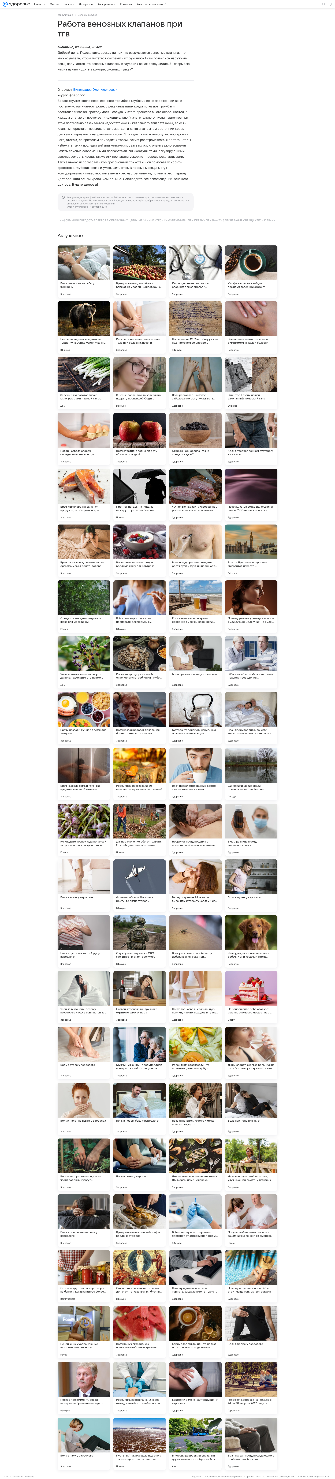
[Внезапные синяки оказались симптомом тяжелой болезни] (251, 327)
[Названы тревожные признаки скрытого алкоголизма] (139, 997)
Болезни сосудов (87, 14)
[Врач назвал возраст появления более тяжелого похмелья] (139, 718)
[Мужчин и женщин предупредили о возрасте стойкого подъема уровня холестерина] (139, 1053)
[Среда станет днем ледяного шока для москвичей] (84, 606)
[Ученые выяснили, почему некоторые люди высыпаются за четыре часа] (84, 997)
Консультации (65, 14)
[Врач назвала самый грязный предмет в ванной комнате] (84, 774)
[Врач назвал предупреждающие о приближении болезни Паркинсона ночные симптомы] (251, 1444)
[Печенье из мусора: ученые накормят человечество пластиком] (84, 1332)
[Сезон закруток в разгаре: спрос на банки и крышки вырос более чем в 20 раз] (84, 1276)
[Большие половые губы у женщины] (84, 271)
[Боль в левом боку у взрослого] (139, 1109)
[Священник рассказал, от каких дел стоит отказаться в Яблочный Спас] (139, 1276)
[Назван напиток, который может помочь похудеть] (195, 1109)
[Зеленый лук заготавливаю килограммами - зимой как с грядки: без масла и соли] (84, 383)
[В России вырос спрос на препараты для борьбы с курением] (139, 606)
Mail (5, 1476)
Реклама (29, 1476)
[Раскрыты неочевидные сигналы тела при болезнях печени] (139, 327)
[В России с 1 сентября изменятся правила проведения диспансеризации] (251, 662)
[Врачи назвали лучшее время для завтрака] (84, 718)
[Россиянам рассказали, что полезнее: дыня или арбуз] (195, 1053)
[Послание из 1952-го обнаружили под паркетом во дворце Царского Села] (195, 327)
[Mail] (5, 4)
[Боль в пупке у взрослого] (251, 885)
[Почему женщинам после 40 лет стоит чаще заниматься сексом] (251, 1276)
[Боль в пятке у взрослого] (139, 1165)
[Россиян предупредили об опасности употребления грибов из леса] (139, 662)
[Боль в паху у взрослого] (84, 1444)
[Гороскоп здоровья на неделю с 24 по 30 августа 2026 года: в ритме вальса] (251, 1388)
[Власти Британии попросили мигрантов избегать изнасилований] (251, 551)
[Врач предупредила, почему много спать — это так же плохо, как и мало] (251, 718)
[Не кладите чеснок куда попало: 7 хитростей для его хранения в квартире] (84, 830)
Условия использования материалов (223, 1476)
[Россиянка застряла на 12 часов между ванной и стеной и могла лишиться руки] (139, 1388)
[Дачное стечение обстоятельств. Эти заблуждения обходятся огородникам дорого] (139, 830)
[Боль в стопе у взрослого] (84, 1053)
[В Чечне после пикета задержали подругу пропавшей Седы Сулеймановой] (139, 383)
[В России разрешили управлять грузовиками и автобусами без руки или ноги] (195, 1444)
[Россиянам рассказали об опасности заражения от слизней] (139, 774)
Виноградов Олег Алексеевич (96, 89)
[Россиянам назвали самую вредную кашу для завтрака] (139, 551)
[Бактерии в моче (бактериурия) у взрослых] (195, 1388)
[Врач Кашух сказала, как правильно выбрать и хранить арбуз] (139, 1332)
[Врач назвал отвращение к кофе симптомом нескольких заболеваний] (195, 774)
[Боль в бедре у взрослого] (251, 1332)
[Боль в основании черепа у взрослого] (84, 1220)
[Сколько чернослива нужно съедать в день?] (195, 439)
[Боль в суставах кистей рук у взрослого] (84, 941)
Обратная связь (252, 1476)
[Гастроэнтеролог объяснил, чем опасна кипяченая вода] (195, 718)
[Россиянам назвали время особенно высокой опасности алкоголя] (195, 606)
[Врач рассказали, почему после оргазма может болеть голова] (84, 551)
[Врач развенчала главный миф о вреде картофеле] (139, 1220)
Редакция (197, 1476)
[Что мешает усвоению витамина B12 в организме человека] (195, 1165)
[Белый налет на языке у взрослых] (84, 1109)
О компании (16, 1476)
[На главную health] (19, 4)
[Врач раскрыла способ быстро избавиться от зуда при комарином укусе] (195, 941)
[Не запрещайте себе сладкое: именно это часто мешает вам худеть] (251, 997)
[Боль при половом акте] (251, 1109)
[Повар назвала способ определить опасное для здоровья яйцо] (84, 439)
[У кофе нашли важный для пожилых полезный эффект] (251, 271)
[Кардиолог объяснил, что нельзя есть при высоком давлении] (195, 1332)
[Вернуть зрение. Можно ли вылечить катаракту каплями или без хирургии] (195, 885)
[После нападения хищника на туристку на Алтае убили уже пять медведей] (84, 327)
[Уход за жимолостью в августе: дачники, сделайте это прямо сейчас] (84, 662)
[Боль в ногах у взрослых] (84, 885)
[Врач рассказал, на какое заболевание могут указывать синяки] (195, 383)
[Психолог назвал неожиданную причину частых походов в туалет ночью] (195, 997)
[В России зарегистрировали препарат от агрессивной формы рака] (195, 1220)
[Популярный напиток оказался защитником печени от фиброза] (251, 1220)
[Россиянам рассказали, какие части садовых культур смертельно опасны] (84, 1165)
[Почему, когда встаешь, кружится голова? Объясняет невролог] (251, 495)
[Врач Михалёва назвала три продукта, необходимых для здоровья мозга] (84, 495)
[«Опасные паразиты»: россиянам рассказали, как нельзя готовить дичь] (195, 495)
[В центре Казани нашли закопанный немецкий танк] (251, 383)
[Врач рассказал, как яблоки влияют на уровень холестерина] (139, 271)
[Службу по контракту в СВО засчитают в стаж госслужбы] (139, 941)
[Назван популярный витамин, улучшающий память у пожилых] (251, 1165)
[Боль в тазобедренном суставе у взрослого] (251, 439)
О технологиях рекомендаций (278, 1476)
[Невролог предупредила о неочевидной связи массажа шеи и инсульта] (195, 830)
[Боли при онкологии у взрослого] (195, 662)
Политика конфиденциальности (313, 1476)
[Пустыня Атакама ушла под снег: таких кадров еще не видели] (139, 1444)
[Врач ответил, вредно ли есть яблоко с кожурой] (139, 439)
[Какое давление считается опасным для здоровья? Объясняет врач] (195, 271)
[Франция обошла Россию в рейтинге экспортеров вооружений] (139, 885)
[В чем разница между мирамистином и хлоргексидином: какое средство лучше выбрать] (251, 830)
